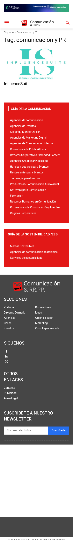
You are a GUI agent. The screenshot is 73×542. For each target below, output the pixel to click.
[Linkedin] (6, 356)
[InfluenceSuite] (36, 63)
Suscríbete (59, 430)
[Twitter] (6, 361)
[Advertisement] (36, 481)
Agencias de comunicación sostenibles (34, 251)
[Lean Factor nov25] (36, 15)
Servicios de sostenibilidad (26, 257)
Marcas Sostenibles (22, 246)
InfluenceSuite (17, 83)
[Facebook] (6, 351)
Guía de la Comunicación (31, 109)
